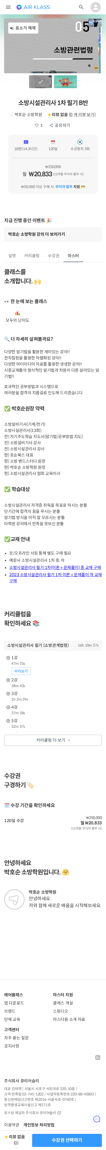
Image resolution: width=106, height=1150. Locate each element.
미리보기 (21, 671)
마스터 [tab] (73, 255)
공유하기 (62, 125)
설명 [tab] (12, 255)
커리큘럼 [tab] (32, 255)
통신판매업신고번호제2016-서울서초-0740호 (39, 1099)
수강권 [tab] (53, 255)
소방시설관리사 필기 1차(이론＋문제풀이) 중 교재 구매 (55, 567)
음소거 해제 (25, 28)
